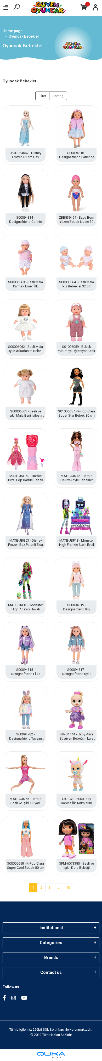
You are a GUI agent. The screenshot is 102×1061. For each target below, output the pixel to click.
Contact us (51, 972)
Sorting (58, 96)
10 (68, 887)
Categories (51, 942)
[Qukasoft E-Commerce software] (51, 1055)
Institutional (51, 927)
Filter (42, 96)
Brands (51, 957)
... (58, 887)
